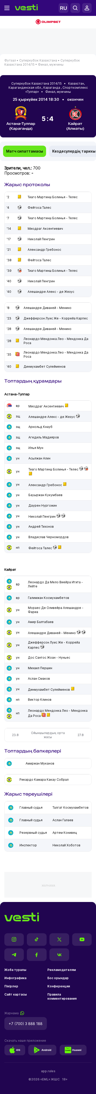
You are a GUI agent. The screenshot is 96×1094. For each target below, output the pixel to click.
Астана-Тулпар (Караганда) (20, 126)
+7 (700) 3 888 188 (25, 1023)
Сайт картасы (15, 994)
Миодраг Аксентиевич (46, 406)
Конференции (58, 986)
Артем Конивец (64, 833)
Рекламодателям (61, 970)
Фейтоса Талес (40, 548)
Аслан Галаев (62, 820)
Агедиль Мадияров (43, 437)
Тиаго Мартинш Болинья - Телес (53, 469)
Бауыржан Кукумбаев (45, 495)
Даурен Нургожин (42, 505)
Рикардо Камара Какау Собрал (44, 779)
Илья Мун (35, 448)
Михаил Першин (40, 668)
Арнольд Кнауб (40, 427)
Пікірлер (11, 986)
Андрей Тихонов (41, 526)
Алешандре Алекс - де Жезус (51, 417)
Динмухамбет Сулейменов (49, 689)
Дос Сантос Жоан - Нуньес (49, 657)
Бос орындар (58, 978)
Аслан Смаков (39, 678)
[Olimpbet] (48, 22)
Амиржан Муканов (40, 763)
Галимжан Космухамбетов (48, 598)
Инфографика (15, 978)
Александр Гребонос (45, 485)
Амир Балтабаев (41, 622)
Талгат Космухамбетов (70, 807)
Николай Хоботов (66, 845)
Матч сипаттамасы (24, 151)
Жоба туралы (15, 970)
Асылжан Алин (39, 458)
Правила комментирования (62, 996)
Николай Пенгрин (42, 516)
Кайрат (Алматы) (75, 126)
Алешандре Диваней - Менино (52, 633)
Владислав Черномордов (48, 537)
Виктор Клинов (39, 699)
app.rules (48, 1071)
